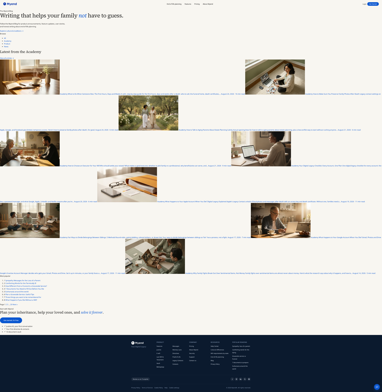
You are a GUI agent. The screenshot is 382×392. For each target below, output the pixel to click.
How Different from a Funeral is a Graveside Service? (26, 286)
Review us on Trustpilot (140, 379)
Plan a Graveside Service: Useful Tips (19, 294)
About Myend (193, 350)
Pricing (191, 346)
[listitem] (232, 379)
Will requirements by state (219, 353)
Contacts (175, 364)
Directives (175, 353)
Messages (175, 346)
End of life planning (217, 357)
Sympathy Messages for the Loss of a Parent (22, 280)
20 (11, 304)
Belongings (160, 367)
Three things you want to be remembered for (23, 297)
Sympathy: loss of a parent (241, 346)
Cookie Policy (158, 388)
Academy (7, 41)
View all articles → (7, 58)
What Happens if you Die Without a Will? (21, 300)
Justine (159, 350)
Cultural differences (217, 350)
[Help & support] (377, 387)
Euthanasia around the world (16, 291)
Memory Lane (177, 350)
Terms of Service (147, 388)
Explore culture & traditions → (11, 31)
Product (7, 44)
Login (364, 4)
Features (159, 346)
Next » (15, 304)
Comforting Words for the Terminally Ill (20, 283)
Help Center (215, 346)
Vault (158, 363)
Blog (212, 360)
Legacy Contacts (177, 360)
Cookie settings (174, 388)
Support (192, 357)
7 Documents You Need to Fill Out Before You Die (24, 289)
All (5, 38)
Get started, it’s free (11, 320)
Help (166, 388)
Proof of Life (176, 357)
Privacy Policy (215, 364)
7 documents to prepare (240, 362)
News (6, 46)
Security (192, 353)
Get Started (373, 4)
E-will (158, 353)
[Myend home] (10, 4)
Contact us (192, 360)
